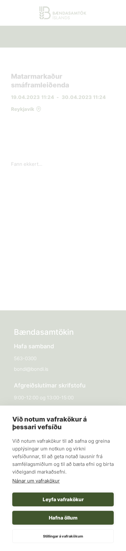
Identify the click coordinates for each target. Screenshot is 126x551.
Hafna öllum (63, 518)
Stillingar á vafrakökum (63, 536)
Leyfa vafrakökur (63, 499)
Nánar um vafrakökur (36, 481)
